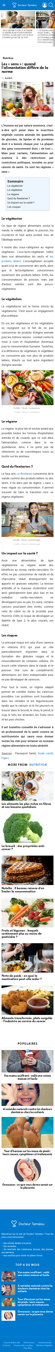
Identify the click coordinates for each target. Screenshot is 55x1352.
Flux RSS (28, 1348)
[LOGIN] (44, 5)
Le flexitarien (24, 473)
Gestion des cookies (23, 1345)
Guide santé (44, 753)
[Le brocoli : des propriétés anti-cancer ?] (27, 828)
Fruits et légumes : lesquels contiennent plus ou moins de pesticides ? (22, 933)
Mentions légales (44, 1345)
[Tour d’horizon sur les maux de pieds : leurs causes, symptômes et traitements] (27, 1132)
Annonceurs (29, 1343)
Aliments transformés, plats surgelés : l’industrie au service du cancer (27, 1020)
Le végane (13, 194)
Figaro (5, 758)
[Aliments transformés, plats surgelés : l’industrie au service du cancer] (27, 1000)
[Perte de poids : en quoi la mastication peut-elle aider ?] (27, 958)
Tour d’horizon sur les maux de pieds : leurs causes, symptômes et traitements (34, 1302)
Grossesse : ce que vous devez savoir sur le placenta (35, 1313)
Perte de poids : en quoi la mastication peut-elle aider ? (22, 977)
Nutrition (38, 765)
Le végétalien (14, 190)
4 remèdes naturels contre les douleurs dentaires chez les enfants (35, 1289)
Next (53, 28)
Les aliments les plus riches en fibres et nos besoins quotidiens (26, 806)
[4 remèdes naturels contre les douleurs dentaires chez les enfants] (27, 1095)
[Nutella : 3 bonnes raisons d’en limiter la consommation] (27, 870)
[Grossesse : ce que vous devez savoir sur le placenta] (27, 1170)
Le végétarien (15, 185)
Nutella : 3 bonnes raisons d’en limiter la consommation (23, 890)
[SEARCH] (51, 5)
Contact (6, 1345)
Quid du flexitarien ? (18, 198)
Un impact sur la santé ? (21, 202)
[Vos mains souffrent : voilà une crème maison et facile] (27, 1061)
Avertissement (44, 1343)
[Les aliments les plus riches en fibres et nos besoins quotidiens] (27, 786)
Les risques (14, 206)
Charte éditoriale (12, 1343)
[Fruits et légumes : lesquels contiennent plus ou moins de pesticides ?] (27, 912)
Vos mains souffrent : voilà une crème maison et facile (33, 1274)
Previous (1, 28)
